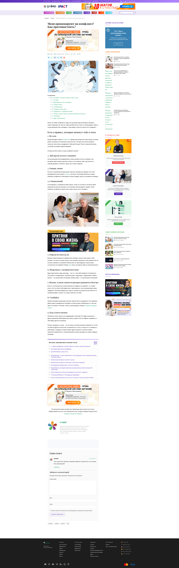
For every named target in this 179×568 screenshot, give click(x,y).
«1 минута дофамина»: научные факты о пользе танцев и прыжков (70, 346)
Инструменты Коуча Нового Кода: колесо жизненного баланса (122, 64)
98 (122, 260)
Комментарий (53, 479)
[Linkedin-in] (132, 1)
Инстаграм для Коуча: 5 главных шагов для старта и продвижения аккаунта (122, 58)
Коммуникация (77, 12)
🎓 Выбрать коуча (125, 544)
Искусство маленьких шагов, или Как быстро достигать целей (122, 265)
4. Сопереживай (57, 107)
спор (68, 523)
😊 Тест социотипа (126, 549)
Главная (46, 18)
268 (123, 247)
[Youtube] (121, 1)
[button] (49, 57)
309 (123, 240)
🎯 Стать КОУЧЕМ (125, 546)
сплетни (67, 174)
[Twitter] (125, 1)
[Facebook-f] (123, 1)
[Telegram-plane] (128, 1)
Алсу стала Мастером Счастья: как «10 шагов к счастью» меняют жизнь (72, 377)
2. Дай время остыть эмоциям (61, 102)
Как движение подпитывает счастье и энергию (65, 365)
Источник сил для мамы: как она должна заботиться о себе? (121, 238)
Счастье (101, 12)
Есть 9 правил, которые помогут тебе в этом (64, 98)
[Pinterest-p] (134, 1)
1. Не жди (55, 100)
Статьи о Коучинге (49, 12)
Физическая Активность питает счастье (63, 360)
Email (51, 504)
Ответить (57, 467)
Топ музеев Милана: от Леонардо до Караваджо (65, 375)
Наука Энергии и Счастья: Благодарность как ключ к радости (69, 372)
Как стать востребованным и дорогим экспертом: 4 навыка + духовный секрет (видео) (121, 72)
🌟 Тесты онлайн (125, 553)
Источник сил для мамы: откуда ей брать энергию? (122, 252)
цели (70, 265)
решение (63, 523)
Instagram (67, 414)
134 (123, 254)
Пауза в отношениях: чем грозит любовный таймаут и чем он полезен (122, 93)
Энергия (69, 12)
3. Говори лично (57, 104)
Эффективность (60, 12)
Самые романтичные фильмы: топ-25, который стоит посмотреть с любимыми (122, 111)
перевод (57, 523)
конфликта (66, 139)
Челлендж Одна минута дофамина (61, 349)
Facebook (73, 414)
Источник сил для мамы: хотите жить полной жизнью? (122, 245)
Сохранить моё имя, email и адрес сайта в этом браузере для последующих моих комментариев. (71, 510)
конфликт (50, 523)
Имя (51, 497)
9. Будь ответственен (58, 118)
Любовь (94, 12)
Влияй (52, 18)
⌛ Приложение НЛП (126, 551)
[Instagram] (130, 1)
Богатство (87, 12)
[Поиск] (134, 13)
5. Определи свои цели (59, 109)
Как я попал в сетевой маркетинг (121, 258)
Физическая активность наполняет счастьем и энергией (67, 362)
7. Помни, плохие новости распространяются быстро (69, 114)
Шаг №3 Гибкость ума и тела (59, 351)
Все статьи (108, 12)
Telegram (79, 414)
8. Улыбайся (56, 116)
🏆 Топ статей (124, 542)
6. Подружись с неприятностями (62, 111)
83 (122, 267)
